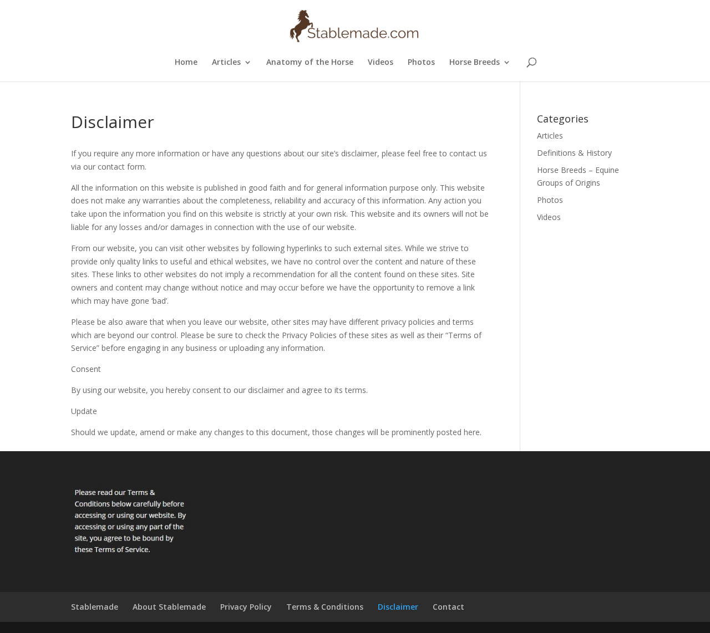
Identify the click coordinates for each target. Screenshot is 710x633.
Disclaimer (398, 606)
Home (186, 62)
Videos (380, 62)
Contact (448, 606)
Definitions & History (574, 152)
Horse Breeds (474, 62)
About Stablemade (169, 606)
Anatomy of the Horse (309, 62)
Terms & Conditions (324, 606)
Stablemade (94, 606)
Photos (421, 62)
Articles (226, 62)
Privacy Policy (246, 606)
